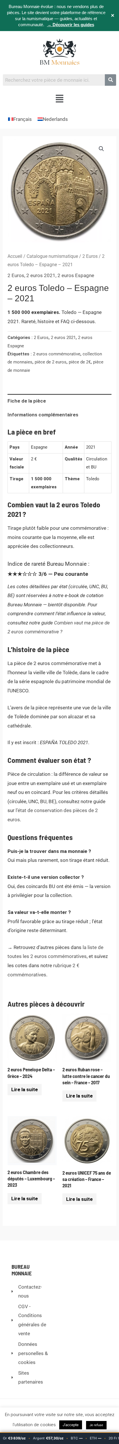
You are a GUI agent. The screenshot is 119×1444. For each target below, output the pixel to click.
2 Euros (90, 256)
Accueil (15, 256)
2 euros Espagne (75, 275)
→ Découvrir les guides (70, 24)
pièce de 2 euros (50, 362)
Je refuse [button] (96, 1425)
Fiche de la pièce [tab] (27, 401)
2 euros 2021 (40, 275)
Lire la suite (24, 1089)
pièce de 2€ (80, 362)
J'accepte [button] (71, 1425)
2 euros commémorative (56, 354)
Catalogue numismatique (52, 256)
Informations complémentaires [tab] (43, 415)
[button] (59, 99)
